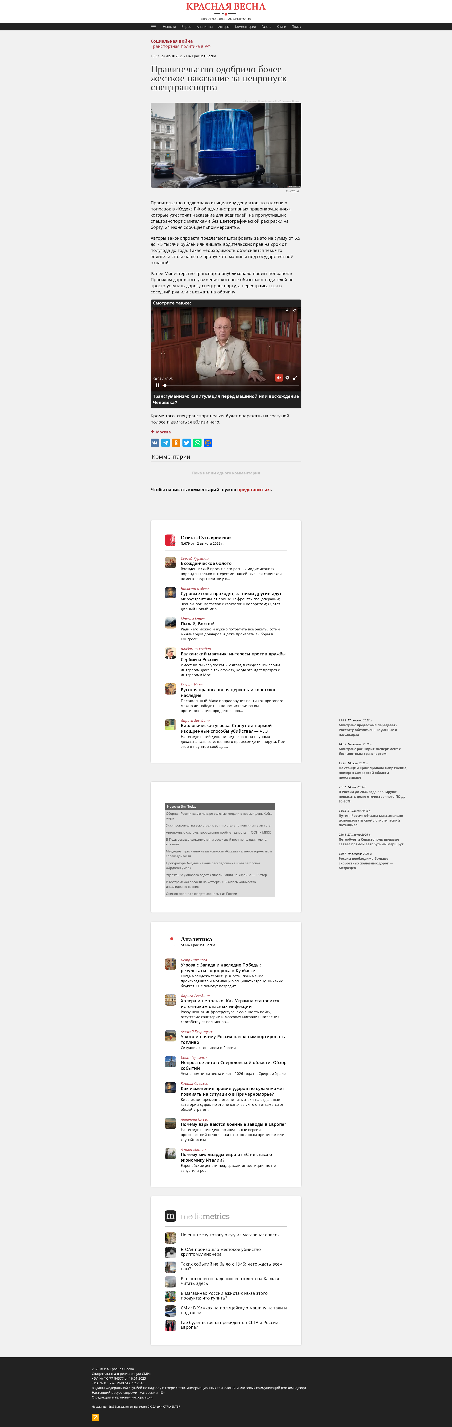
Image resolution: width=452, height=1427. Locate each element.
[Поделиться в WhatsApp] (197, 443)
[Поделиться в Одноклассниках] (176, 443)
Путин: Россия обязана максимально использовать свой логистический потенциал (371, 820)
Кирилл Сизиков (194, 1083)
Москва (163, 432)
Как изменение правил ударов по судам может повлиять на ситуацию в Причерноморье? (232, 1091)
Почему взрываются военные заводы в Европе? (233, 1124)
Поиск (296, 26)
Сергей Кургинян (195, 558)
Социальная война (172, 41)
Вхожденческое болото (206, 563)
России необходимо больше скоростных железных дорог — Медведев (366, 863)
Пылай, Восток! (197, 623)
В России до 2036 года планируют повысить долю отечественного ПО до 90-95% (372, 796)
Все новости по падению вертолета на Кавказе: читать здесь (231, 1281)
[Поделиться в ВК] (155, 443)
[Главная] (226, 11)
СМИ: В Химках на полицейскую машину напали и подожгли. (234, 1310)
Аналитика (205, 26)
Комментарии (245, 26)
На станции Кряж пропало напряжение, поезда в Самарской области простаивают (373, 772)
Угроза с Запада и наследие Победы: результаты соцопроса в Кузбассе (221, 967)
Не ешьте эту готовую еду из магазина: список (230, 1235)
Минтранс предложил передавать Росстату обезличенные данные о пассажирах (368, 729)
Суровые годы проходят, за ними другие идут (231, 593)
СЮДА (152, 1407)
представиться (254, 489)
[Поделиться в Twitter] (186, 443)
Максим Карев (193, 618)
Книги (281, 26)
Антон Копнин (193, 1149)
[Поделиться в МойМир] (208, 443)
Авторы (224, 26)
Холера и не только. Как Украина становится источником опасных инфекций (230, 1003)
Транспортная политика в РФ (180, 46)
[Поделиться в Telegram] (165, 443)
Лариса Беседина (195, 720)
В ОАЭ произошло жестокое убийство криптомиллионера (221, 1251)
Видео (186, 26)
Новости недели (195, 588)
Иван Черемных (194, 1057)
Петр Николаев (194, 960)
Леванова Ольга (194, 1119)
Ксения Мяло (191, 684)
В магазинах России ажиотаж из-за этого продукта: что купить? (224, 1295)
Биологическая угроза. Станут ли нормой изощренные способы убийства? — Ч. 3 (226, 728)
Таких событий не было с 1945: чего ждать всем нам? (232, 1266)
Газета (266, 26)
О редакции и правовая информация (122, 1397)
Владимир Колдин (196, 648)
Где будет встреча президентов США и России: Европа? (230, 1325)
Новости (169, 26)
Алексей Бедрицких (197, 1031)
